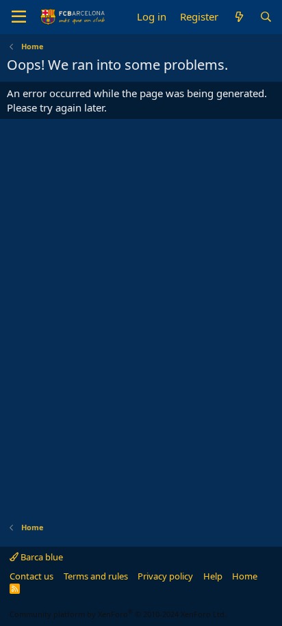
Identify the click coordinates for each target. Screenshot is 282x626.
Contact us (31, 576)
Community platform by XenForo (118, 614)
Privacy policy (165, 576)
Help (212, 576)
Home (244, 576)
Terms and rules (96, 576)
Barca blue (40, 557)
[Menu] (19, 17)
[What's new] (238, 16)
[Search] (266, 16)
